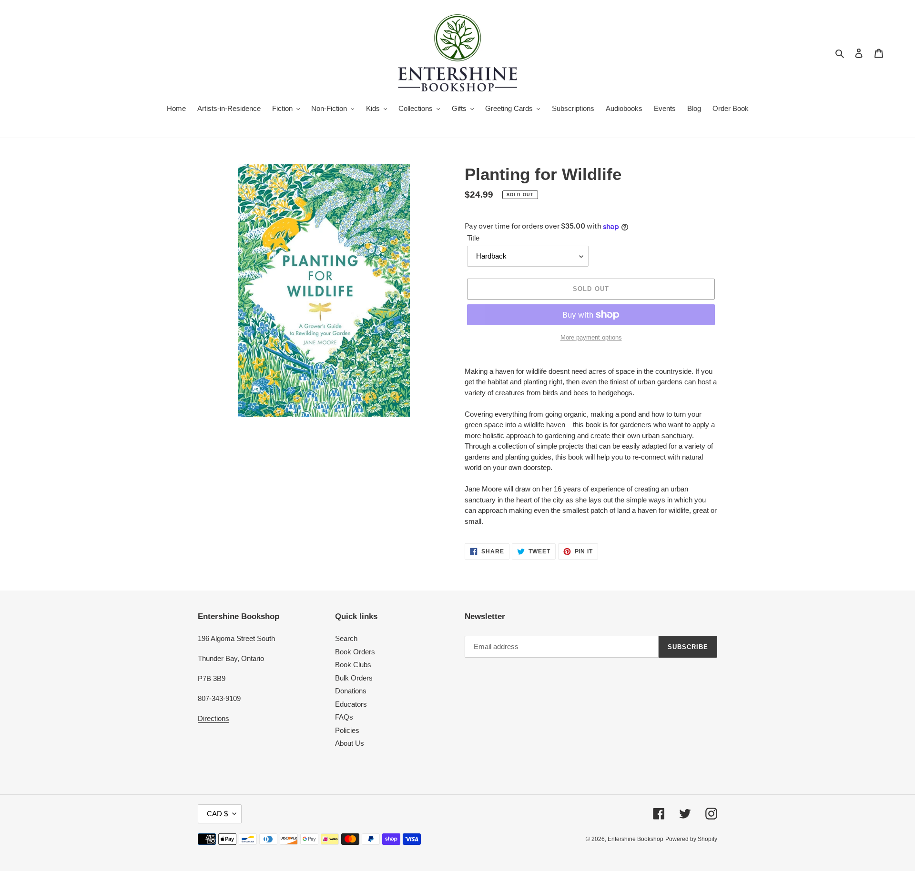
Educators (351, 704)
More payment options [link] (591, 337)
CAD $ (217, 814)
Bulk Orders (354, 678)
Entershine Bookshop (635, 839)
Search (346, 638)
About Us (349, 743)
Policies (347, 730)
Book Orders (355, 652)
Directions (213, 718)
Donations (350, 691)
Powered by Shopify (691, 839)
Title (473, 238)
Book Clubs (353, 665)
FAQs (344, 717)
